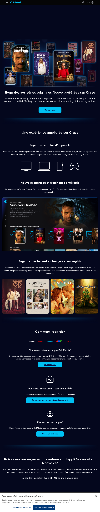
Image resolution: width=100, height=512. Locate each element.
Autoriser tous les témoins (44, 507)
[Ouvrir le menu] (7, 2)
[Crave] (46, 2)
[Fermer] (96, 496)
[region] (50, 502)
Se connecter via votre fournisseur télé (50, 400)
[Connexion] (92, 2)
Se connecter (50, 364)
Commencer (50, 110)
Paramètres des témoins (22, 507)
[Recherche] (83, 2)
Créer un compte (50, 434)
